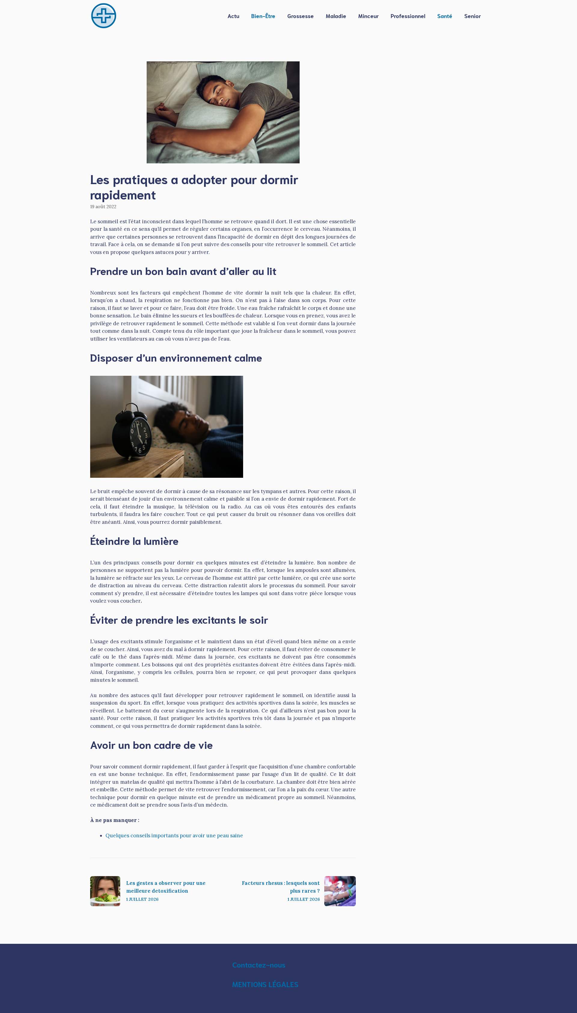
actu (233, 15)
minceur (368, 15)
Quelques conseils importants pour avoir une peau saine (174, 835)
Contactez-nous (258, 964)
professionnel (408, 15)
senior (472, 15)
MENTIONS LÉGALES (265, 984)
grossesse (300, 15)
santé (444, 15)
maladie (336, 15)
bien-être (263, 15)
